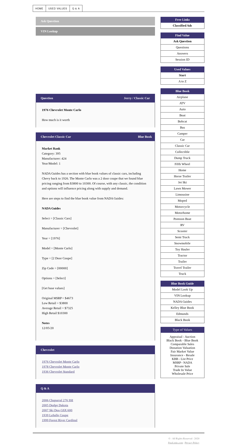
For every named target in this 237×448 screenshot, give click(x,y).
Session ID (182, 59)
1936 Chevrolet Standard (58, 371)
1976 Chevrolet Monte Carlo (60, 361)
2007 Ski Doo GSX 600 (57, 410)
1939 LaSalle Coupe (55, 415)
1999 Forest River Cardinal (59, 420)
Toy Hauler (182, 249)
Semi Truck (182, 237)
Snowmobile (182, 243)
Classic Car (182, 146)
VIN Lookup (182, 295)
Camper (182, 133)
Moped (182, 200)
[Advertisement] (95, 63)
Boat (182, 115)
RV (182, 225)
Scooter (182, 231)
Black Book (182, 320)
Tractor (182, 255)
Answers (182, 53)
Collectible (182, 152)
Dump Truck (182, 158)
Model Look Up (182, 289)
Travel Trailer (182, 267)
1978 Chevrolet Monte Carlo (60, 366)
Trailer (182, 261)
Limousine (182, 194)
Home (39, 8)
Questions (182, 47)
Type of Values (182, 329)
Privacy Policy (192, 442)
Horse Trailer (182, 176)
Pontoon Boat (182, 219)
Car (182, 139)
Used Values (57, 8)
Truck (182, 274)
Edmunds (182, 314)
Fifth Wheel (182, 164)
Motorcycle (182, 206)
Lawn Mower (182, 188)
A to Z (182, 81)
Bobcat (182, 121)
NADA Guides (182, 301)
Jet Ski (182, 182)
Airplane (182, 97)
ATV (182, 103)
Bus (182, 127)
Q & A (76, 8)
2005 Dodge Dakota (55, 405)
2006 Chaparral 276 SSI (57, 400)
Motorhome (182, 213)
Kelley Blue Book (182, 308)
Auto (182, 109)
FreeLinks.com (175, 442)
